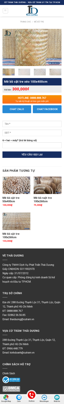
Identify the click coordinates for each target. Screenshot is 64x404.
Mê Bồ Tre (39, 22)
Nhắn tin (57, 401)
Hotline (31, 401)
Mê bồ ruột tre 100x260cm (43, 199)
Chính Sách (8, 373)
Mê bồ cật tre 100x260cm (11, 235)
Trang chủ (25, 22)
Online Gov (8, 379)
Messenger (44, 401)
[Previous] (8, 47)
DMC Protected (11, 389)
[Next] (56, 47)
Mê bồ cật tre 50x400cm (11, 199)
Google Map (6, 401)
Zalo (19, 401)
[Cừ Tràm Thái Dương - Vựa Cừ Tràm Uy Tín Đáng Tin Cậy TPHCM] (32, 10)
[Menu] (5, 10)
